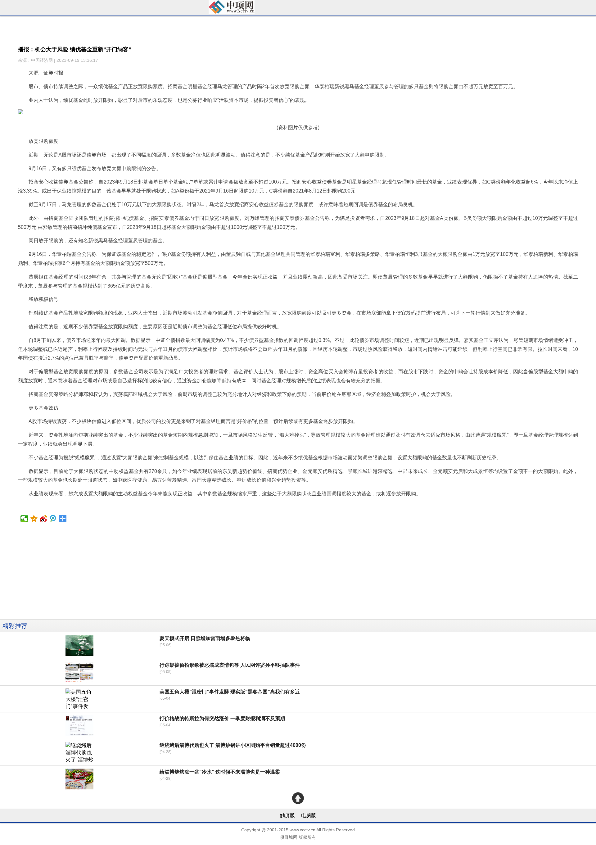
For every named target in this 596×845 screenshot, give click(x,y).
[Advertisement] (186, 575)
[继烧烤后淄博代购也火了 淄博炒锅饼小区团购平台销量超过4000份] (79, 752)
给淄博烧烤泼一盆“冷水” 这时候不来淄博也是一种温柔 (220, 772)
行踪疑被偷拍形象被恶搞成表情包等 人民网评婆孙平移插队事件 (230, 665)
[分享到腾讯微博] (53, 518)
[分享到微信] (24, 518)
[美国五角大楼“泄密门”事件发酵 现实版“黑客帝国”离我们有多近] (79, 698)
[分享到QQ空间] (34, 518)
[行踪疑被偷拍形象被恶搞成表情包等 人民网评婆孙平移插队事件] (79, 672)
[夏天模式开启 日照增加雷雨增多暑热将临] (79, 645)
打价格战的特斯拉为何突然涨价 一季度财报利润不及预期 (222, 718)
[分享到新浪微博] (43, 518)
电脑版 (308, 815)
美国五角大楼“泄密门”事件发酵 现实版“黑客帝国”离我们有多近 (230, 691)
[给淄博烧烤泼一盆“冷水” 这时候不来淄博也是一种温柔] (79, 779)
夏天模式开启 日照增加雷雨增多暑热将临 (205, 638)
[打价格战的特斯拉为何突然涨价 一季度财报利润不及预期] (79, 725)
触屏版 (287, 815)
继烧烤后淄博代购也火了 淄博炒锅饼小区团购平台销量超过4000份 (233, 745)
